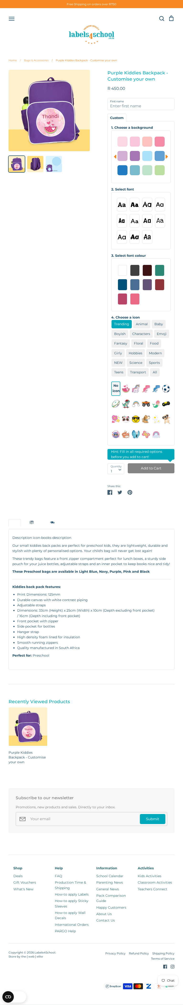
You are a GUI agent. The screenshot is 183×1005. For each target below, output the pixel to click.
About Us (104, 914)
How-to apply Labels (72, 894)
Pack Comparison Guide (111, 898)
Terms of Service (162, 958)
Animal (142, 324)
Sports (154, 363)
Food (154, 343)
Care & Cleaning (31, 522)
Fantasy (120, 343)
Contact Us (105, 920)
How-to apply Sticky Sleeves (71, 903)
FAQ (58, 876)
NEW (118, 363)
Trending (121, 324)
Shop (17, 868)
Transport (138, 372)
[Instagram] (170, 966)
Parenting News (109, 882)
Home (13, 60)
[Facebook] (163, 966)
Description (15, 522)
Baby (158, 324)
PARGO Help (65, 931)
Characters (141, 334)
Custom (117, 118)
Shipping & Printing (52, 523)
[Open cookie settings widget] (14, 997)
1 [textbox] (111, 471)
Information (106, 868)
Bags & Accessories (34, 60)
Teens (118, 372)
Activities (146, 868)
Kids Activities (149, 876)
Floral (138, 343)
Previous (114, 156)
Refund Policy (139, 953)
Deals (18, 876)
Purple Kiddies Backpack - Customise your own (84, 60)
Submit (152, 819)
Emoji (162, 334)
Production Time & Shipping (70, 885)
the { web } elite (32, 956)
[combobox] (115, 468)
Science (135, 363)
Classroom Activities (155, 882)
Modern (155, 353)
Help (59, 868)
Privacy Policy (115, 953)
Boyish (120, 334)
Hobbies (135, 353)
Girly (118, 353)
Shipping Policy (163, 953)
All (155, 372)
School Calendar (109, 876)
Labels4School (45, 952)
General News (107, 889)
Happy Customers (111, 907)
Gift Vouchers (24, 882)
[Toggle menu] (12, 18)
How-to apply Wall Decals (70, 915)
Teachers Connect (152, 889)
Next (168, 156)
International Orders (72, 925)
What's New (23, 889)
